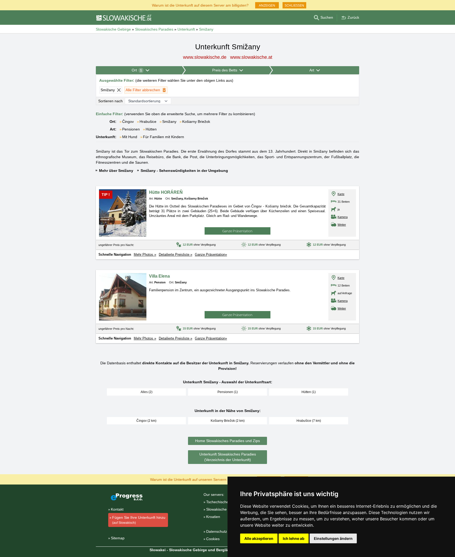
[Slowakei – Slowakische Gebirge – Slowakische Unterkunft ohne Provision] (123, 18)
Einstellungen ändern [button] (333, 538)
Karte (341, 194)
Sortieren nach (110, 101)
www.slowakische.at (251, 57)
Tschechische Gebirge (224, 502)
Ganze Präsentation (237, 231)
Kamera (343, 217)
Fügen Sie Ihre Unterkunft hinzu (138, 520)
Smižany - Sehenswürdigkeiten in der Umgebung (184, 170)
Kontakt (117, 509)
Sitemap (118, 538)
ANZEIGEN (267, 5)
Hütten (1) (308, 392)
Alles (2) (146, 392)
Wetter (342, 224)
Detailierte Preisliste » (175, 254)
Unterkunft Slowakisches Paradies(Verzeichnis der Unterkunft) (227, 457)
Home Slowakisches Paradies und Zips (227, 441)
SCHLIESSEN (294, 5)
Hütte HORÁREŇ (166, 192)
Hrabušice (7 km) (308, 421)
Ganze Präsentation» (211, 254)
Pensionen (131, 129)
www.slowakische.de (204, 57)
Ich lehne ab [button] (293, 538)
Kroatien (213, 517)
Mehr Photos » (145, 254)
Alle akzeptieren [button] (258, 538)
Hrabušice (148, 121)
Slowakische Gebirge (223, 509)
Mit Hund (129, 137)
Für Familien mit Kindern (163, 137)
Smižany (169, 121)
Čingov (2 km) (146, 421)
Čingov (128, 121)
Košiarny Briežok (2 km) (228, 421)
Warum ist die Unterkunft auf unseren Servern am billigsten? (200, 479)
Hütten (151, 129)
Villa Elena (159, 276)
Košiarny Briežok (196, 121)
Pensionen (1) (227, 392)
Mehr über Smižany (116, 170)
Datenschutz (216, 531)
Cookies (213, 539)
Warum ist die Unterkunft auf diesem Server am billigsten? (200, 5)
